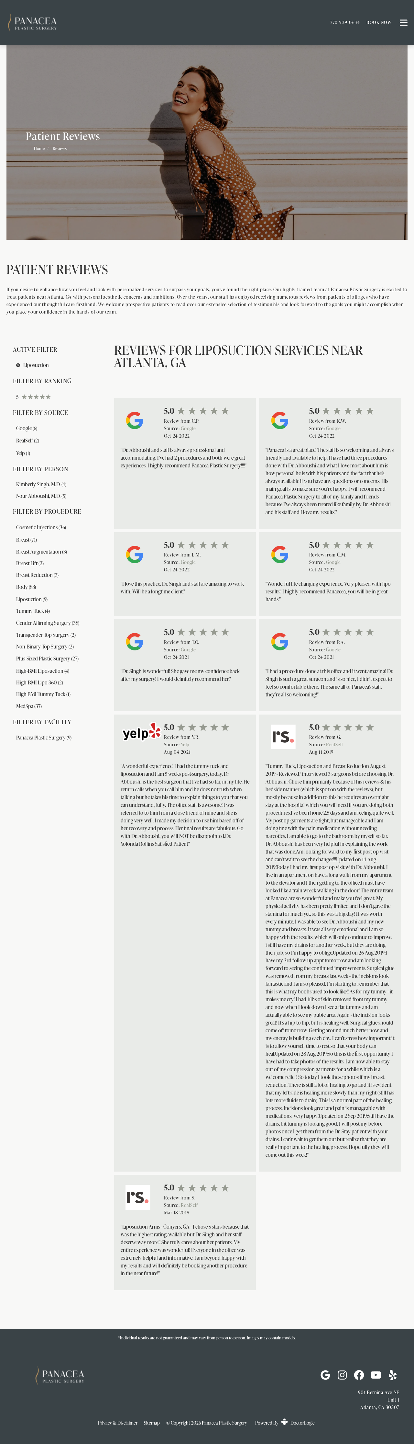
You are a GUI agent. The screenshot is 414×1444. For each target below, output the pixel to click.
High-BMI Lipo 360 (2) (39, 682)
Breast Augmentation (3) (41, 551)
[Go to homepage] (160, 22)
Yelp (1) (23, 453)
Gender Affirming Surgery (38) (47, 622)
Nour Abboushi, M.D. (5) (41, 495)
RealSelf (334, 744)
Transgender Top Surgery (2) (46, 634)
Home (39, 148)
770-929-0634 (345, 22)
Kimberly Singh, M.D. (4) (41, 484)
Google (188, 428)
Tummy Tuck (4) (33, 610)
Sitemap (152, 1423)
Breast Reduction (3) (37, 575)
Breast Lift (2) (30, 563)
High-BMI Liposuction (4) (42, 670)
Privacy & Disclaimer (117, 1423)
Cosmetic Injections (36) (41, 527)
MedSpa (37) (29, 706)
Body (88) (26, 586)
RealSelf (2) (27, 440)
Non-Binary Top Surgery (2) (45, 646)
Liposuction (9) (32, 599)
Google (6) (26, 428)
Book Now (379, 22)
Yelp (185, 744)
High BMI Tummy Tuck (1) (43, 694)
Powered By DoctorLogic (284, 1422)
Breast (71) (26, 539)
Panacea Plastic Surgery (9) (43, 737)
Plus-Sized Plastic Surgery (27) (47, 658)
